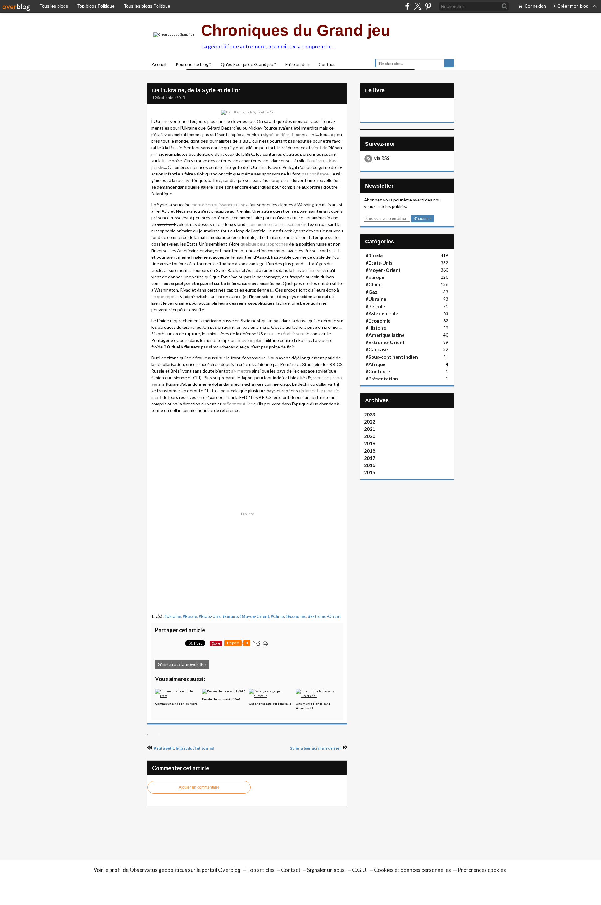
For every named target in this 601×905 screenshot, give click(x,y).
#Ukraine (172, 616)
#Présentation (382, 378)
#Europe (230, 616)
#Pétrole (375, 306)
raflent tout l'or (237, 403)
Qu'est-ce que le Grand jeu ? (248, 64)
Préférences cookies (482, 870)
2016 (369, 465)
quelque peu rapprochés (264, 244)
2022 (369, 422)
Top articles (261, 870)
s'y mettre (241, 371)
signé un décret (278, 134)
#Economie (295, 616)
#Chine (277, 616)
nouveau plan (250, 340)
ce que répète (165, 296)
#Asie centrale (382, 313)
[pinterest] (428, 6)
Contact (327, 64)
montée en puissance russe (218, 204)
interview (317, 270)
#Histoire (376, 328)
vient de (319, 147)
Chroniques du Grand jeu (295, 30)
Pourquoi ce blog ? (193, 64)
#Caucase (377, 349)
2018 (369, 451)
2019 (369, 443)
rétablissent (293, 333)
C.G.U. (359, 870)
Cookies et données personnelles (412, 870)
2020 (369, 436)
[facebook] (407, 6)
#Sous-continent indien (392, 357)
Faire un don (297, 64)
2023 (369, 414)
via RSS (381, 158)
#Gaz (372, 292)
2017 (369, 458)
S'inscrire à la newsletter (182, 664)
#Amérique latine (385, 335)
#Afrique (376, 364)
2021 (369, 429)
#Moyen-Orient (254, 616)
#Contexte (378, 371)
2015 (369, 472)
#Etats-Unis (210, 616)
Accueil (159, 64)
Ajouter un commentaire (199, 787)
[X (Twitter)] (418, 6)
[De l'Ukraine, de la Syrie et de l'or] (247, 112)
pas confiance (315, 173)
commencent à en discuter (274, 224)
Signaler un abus (326, 870)
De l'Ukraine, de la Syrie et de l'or (196, 90)
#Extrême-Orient (324, 616)
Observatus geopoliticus (158, 870)
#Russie (190, 616)
